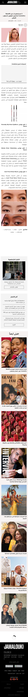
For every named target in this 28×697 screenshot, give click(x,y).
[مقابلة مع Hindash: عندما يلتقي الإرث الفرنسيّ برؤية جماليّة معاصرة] (14, 463)
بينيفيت (12, 232)
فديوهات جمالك (7, 670)
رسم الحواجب (7, 229)
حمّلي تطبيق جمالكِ (14, 662)
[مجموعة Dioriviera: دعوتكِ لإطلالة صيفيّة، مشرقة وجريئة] (14, 572)
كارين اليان (20, 24)
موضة (22, 670)
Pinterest (14, 655)
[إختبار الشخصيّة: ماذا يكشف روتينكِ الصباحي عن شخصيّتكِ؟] (14, 270)
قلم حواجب (19, 232)
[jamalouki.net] (14, 2)
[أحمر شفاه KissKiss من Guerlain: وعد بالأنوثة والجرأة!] (14, 426)
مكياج (20, 229)
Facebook (21, 655)
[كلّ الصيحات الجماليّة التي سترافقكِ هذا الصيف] (14, 500)
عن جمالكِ (8, 684)
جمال (15, 20)
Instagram (7, 655)
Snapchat (7, 657)
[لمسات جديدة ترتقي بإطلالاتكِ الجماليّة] (14, 537)
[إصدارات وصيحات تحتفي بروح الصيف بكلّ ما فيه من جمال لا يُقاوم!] (14, 389)
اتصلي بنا (22, 684)
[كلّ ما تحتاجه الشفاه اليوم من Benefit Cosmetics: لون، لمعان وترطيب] (14, 352)
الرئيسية (19, 20)
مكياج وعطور (10, 20)
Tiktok (20, 657)
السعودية (15, 670)
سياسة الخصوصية (20, 691)
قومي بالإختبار (14, 287)
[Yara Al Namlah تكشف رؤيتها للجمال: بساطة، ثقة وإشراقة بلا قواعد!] (14, 608)
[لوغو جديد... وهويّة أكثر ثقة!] (14, 72)
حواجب (15, 229)
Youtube (14, 657)
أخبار (23, 673)
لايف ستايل (18, 673)
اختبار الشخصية (11, 673)
